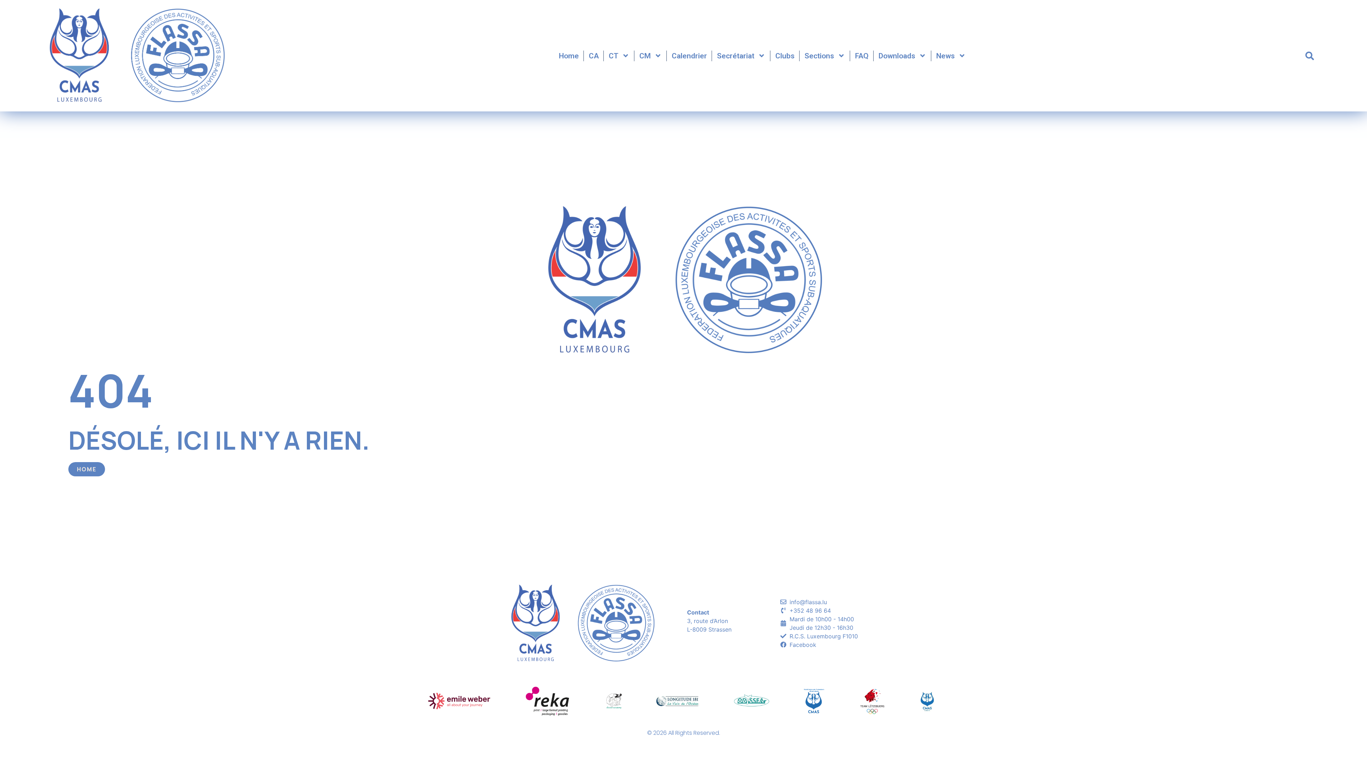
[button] (1310, 56)
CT (613, 56)
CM (645, 56)
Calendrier (689, 56)
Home (569, 56)
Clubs (785, 56)
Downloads (897, 56)
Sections (819, 56)
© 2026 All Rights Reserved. (683, 733)
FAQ (862, 56)
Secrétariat (735, 56)
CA (594, 56)
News (945, 56)
